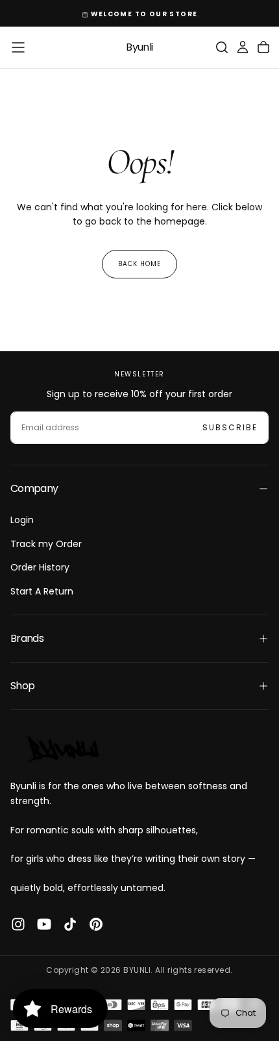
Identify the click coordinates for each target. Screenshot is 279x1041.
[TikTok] (70, 924)
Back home (139, 264)
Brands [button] (26, 638)
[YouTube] (44, 924)
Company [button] (34, 488)
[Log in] (242, 47)
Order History (39, 567)
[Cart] (263, 47)
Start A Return (41, 591)
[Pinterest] (96, 924)
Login (22, 519)
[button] (18, 47)
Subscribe (230, 427)
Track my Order (46, 543)
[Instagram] (18, 924)
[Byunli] (62, 749)
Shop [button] (22, 685)
